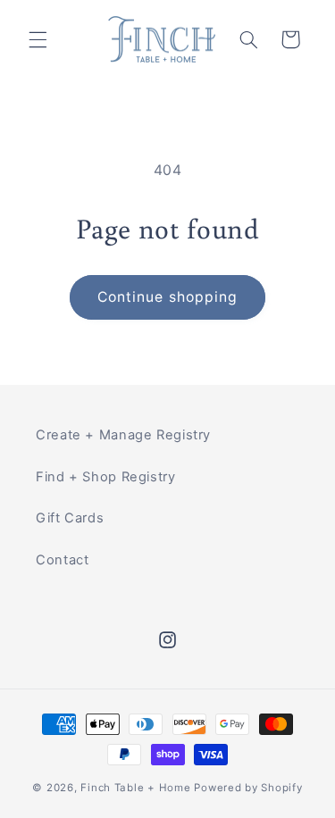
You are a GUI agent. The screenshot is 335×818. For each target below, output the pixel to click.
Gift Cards (70, 518)
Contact (62, 560)
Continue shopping (167, 296)
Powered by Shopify (248, 787)
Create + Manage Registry (123, 435)
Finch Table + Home (135, 787)
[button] (37, 39)
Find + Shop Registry (106, 477)
